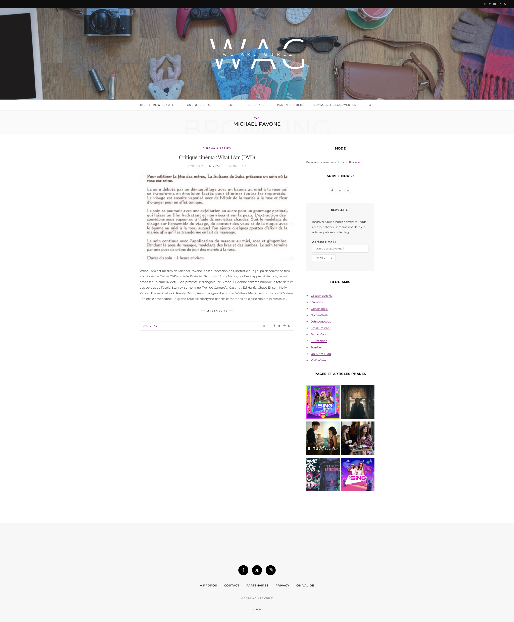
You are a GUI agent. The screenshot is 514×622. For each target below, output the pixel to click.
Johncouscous (321, 321)
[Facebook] (274, 326)
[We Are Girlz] (257, 54)
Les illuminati (320, 328)
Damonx (317, 302)
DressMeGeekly (321, 295)
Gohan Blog (319, 308)
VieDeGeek (318, 360)
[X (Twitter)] (257, 570)
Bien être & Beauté (157, 104)
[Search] (369, 105)
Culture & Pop (200, 104)
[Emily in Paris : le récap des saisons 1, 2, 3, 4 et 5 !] (357, 439)
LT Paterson (319, 341)
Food (230, 104)
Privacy (282, 585)
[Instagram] (271, 570)
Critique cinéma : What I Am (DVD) (217, 157)
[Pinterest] (285, 326)
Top (258, 609)
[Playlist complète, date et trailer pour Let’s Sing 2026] (323, 402)
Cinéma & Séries (217, 148)
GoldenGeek (319, 315)
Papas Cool (318, 334)
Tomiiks (316, 347)
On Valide (305, 585)
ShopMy (354, 162)
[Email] (289, 326)
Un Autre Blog (321, 354)
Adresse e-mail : (324, 242)
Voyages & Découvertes (334, 104)
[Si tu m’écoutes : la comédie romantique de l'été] (323, 439)
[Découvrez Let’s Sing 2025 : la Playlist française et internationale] (357, 475)
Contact (231, 585)
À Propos (208, 585)
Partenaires (257, 585)
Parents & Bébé (290, 104)
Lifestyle (256, 104)
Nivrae (215, 165)
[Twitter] (279, 326)
